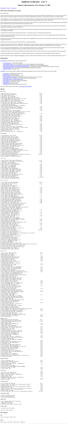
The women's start (7, 63)
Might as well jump (7, 75)
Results (8, 8)
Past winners (13, 8)
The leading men (6, 74)
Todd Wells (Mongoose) (8, 67)
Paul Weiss (3, 71)
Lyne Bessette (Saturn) (8, 64)
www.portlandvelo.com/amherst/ (25, 86)
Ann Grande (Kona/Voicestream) (10, 77)
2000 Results (3, 8)
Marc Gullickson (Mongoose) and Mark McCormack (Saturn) (16, 66)
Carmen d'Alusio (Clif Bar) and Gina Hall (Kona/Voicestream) (16, 65)
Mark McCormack (7, 68)
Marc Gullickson (6, 80)
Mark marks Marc (7, 78)
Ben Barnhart (3, 60)
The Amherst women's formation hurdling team (13, 79)
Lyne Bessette (6, 81)
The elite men (6, 73)
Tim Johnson (6, 84)
